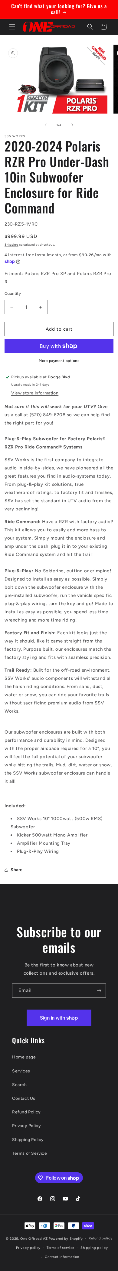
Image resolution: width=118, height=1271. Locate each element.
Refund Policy (26, 1112)
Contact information (62, 1257)
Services (21, 1071)
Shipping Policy (28, 1139)
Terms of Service (29, 1153)
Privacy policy (28, 1248)
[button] (12, 26)
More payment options (59, 361)
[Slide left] (45, 124)
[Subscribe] (99, 990)
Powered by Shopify (66, 1239)
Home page (24, 1057)
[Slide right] (72, 124)
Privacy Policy (26, 1125)
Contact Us (23, 1098)
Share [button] (17, 869)
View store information (34, 393)
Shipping (11, 245)
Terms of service (60, 1248)
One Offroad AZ (34, 1239)
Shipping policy (94, 1248)
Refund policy (100, 1238)
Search (19, 1084)
